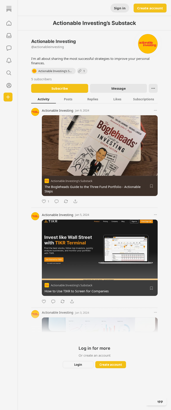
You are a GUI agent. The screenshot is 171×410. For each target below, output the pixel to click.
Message (118, 88)
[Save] (151, 186)
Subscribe (59, 88)
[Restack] (66, 201)
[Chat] (9, 48)
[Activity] (9, 60)
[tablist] (94, 99)
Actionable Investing (57, 110)
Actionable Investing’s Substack (71, 181)
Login (78, 365)
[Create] (8, 97)
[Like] (44, 301)
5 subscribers (41, 79)
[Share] (75, 201)
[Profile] (9, 85)
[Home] (9, 9)
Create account (150, 8)
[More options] (155, 110)
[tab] (43, 99)
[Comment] (56, 201)
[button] (9, 23)
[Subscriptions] (9, 35)
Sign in (120, 8)
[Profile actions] (153, 88)
